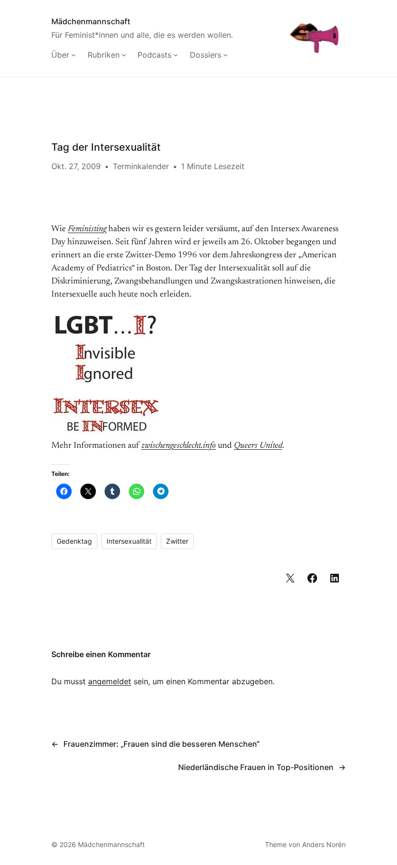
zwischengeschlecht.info (178, 445)
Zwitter (177, 541)
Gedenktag (74, 541)
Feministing (87, 229)
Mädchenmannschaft (90, 21)
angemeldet (109, 681)
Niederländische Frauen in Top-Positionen (256, 767)
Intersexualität (129, 541)
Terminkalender (141, 166)
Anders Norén (324, 844)
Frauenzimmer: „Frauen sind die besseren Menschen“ (161, 744)
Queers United (258, 445)
